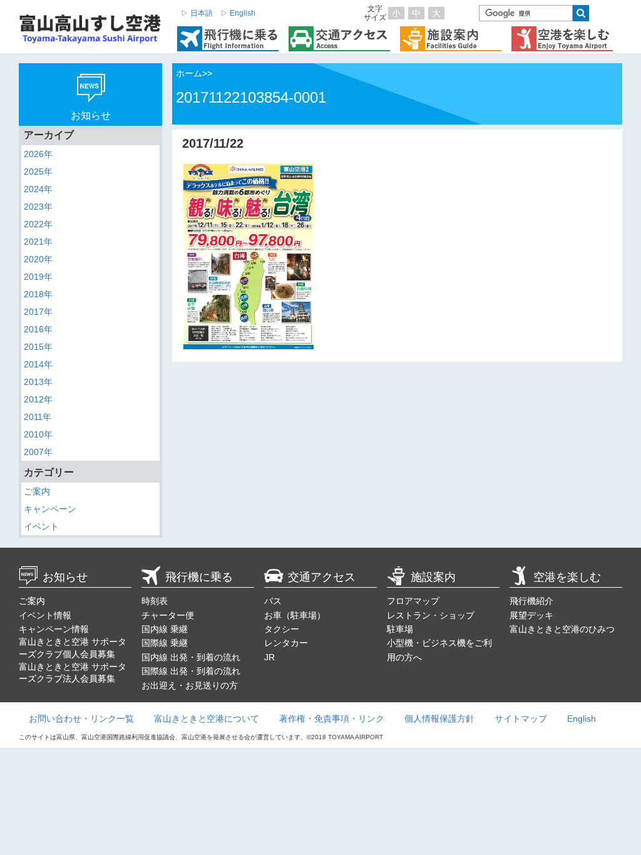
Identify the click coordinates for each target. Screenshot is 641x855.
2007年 (38, 452)
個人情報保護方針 (439, 719)
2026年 (38, 154)
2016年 (38, 329)
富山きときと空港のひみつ (562, 629)
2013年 (38, 382)
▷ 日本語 (197, 13)
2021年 (38, 242)
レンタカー (286, 643)
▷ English (237, 13)
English (581, 719)
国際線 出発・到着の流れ (190, 671)
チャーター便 (167, 615)
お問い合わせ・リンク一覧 (81, 719)
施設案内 (433, 577)
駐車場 (400, 629)
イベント (41, 526)
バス (273, 601)
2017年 (38, 312)
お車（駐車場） (295, 615)
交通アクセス (322, 577)
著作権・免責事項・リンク (331, 719)
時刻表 (154, 601)
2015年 (38, 347)
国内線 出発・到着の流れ (190, 657)
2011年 (37, 417)
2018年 (38, 294)
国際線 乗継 (164, 643)
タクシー (281, 629)
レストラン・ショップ (430, 615)
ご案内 (37, 491)
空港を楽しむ (567, 577)
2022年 (38, 224)
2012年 (38, 399)
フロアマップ (413, 601)
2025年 (38, 171)
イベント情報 (45, 615)
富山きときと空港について (206, 719)
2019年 (38, 277)
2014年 (38, 364)
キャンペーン (50, 509)
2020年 (38, 259)
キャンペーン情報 (54, 629)
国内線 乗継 (164, 629)
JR (269, 657)
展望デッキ (531, 615)
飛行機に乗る (199, 577)
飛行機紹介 (531, 601)
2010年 (38, 434)
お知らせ (65, 577)
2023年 (38, 207)
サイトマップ (521, 719)
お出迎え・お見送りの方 (189, 685)
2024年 (38, 189)
